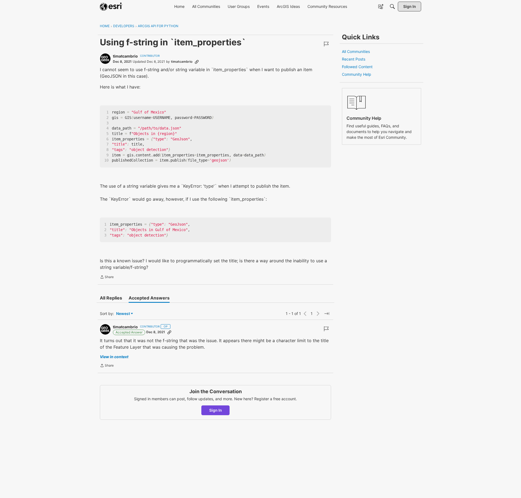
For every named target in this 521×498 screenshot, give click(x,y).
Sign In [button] (215, 410)
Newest (123, 313)
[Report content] (326, 44)
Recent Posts (353, 59)
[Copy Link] (196, 61)
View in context (114, 356)
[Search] (392, 6)
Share (107, 277)
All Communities (356, 51)
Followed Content (357, 66)
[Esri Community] (111, 6)
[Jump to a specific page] (326, 313)
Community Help (356, 74)
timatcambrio (125, 56)
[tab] (111, 297)
